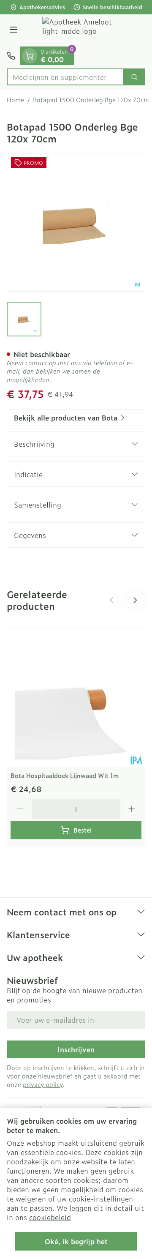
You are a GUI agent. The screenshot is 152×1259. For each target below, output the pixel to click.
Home (15, 100)
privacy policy (42, 1084)
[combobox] (65, 76)
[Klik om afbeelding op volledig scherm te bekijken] (76, 222)
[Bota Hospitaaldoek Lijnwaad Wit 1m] (76, 698)
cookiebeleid (50, 1217)
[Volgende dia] (135, 600)
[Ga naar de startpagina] (84, 30)
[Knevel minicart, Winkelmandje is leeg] (29, 55)
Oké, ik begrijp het (76, 1241)
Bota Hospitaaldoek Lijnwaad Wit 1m (65, 775)
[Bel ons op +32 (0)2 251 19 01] (11, 56)
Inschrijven (76, 1049)
